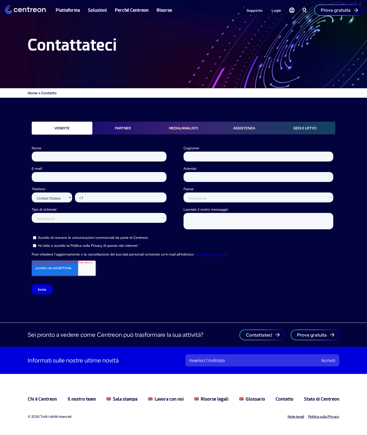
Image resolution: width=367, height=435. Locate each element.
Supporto (255, 10)
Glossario (255, 399)
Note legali (296, 416)
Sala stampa (125, 399)
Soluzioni (97, 10)
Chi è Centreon (42, 399)
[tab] (62, 128)
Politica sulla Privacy (323, 416)
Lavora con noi (169, 399)
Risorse (164, 10)
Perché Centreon (132, 10)
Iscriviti (328, 360)
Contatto (284, 399)
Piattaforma (68, 10)
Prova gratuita (312, 335)
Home (32, 93)
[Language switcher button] (292, 10)
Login (276, 10)
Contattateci (259, 335)
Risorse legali (214, 399)
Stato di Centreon (321, 399)
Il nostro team (82, 399)
